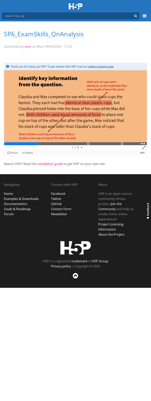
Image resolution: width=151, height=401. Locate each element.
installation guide (50, 164)
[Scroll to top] (75, 279)
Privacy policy (61, 266)
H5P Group (100, 261)
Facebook (58, 193)
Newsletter (59, 214)
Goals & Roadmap (17, 209)
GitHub (56, 204)
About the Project (111, 234)
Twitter (56, 199)
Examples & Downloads (21, 199)
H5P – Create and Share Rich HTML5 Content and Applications (75, 6)
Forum (9, 214)
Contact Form (61, 209)
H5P (75, 248)
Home (8, 193)
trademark (79, 261)
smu (28, 46)
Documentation (15, 204)
